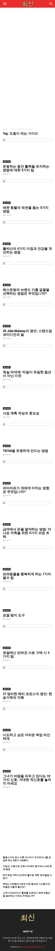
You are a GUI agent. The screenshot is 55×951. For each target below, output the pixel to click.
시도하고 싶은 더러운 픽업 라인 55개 (26, 737)
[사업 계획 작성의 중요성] (27, 397)
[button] (51, 4)
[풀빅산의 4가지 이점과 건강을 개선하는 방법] (27, 233)
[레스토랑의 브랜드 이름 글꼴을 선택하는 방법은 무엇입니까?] (27, 274)
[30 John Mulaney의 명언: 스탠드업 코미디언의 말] (27, 315)
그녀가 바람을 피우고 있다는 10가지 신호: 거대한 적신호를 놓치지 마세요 (27, 779)
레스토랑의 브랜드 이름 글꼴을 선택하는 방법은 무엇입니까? (26, 291)
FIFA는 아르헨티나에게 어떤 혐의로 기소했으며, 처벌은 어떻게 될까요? (26, 885)
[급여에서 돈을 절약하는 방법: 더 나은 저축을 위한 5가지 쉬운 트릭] (27, 513)
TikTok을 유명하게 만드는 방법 (25, 451)
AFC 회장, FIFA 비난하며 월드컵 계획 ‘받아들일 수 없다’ (27, 876)
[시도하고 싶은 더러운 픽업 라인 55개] (27, 719)
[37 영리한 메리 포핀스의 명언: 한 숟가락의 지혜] (27, 678)
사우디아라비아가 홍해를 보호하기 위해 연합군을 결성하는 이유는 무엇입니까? (26, 894)
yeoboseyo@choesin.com (33, 946)
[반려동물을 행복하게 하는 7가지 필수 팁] (27, 558)
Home (5, 129)
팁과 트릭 (7, 162)
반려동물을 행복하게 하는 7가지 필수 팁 (27, 576)
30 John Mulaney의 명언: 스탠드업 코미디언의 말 (27, 333)
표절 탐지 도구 (14, 615)
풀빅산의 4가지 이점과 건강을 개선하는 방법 (27, 250)
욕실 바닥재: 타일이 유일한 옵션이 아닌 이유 (27, 374)
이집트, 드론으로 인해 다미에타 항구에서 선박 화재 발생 (27, 868)
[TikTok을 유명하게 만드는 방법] (27, 435)
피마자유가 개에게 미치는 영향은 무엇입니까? (26, 490)
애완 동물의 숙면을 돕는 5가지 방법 (26, 209)
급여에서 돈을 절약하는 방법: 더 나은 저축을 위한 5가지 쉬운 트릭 (27, 533)
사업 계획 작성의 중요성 (21, 413)
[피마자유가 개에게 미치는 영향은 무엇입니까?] (27, 472)
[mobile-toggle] (4, 4)
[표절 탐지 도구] (27, 599)
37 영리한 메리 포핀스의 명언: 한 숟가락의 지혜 (27, 696)
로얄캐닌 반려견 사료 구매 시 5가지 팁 (26, 654)
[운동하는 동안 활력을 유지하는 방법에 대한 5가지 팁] (27, 150)
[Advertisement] (27, 39)
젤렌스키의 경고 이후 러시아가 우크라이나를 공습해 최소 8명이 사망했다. (27, 859)
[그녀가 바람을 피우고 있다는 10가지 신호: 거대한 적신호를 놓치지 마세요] (27, 760)
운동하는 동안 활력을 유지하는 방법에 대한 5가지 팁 (26, 168)
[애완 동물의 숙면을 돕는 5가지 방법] (27, 192)
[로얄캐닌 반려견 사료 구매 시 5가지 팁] (27, 637)
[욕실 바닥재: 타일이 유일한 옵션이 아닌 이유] (27, 356)
